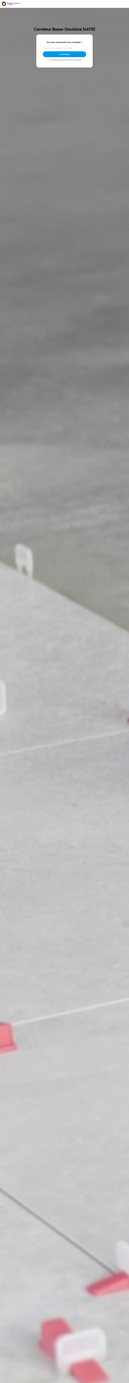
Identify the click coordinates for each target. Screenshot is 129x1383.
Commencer (64, 54)
